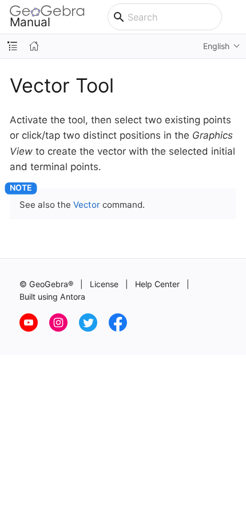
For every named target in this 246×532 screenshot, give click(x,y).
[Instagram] (64, 328)
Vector (86, 204)
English (216, 46)
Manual (30, 22)
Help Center (157, 284)
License (104, 284)
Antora (72, 296)
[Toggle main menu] (234, 17)
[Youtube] (34, 328)
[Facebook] (122, 328)
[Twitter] (94, 328)
